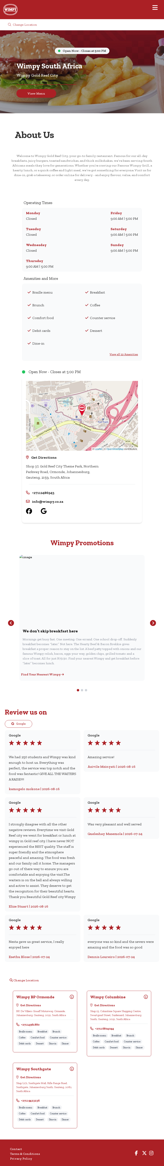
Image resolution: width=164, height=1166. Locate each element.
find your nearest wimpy (41, 674)
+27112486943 (43, 493)
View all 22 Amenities (124, 354)
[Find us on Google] (48, 511)
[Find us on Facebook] (33, 511)
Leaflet (98, 448)
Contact (16, 1149)
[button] (82, 410)
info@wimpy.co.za (47, 501)
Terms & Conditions (25, 1154)
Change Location (24, 25)
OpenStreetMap (115, 448)
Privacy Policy (21, 1158)
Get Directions (44, 457)
